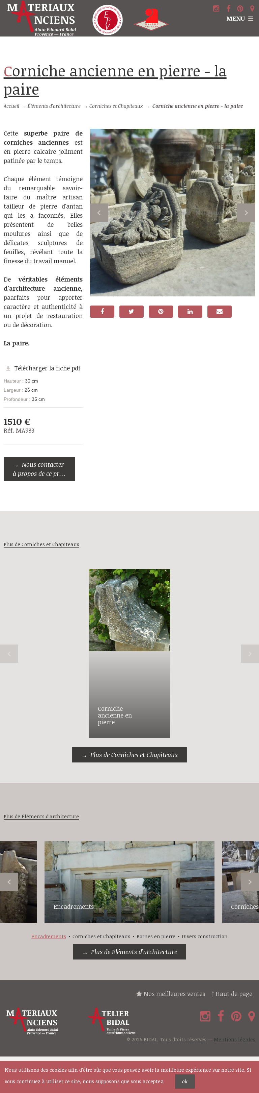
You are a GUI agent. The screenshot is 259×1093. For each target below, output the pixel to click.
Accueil (11, 106)
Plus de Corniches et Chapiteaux (134, 755)
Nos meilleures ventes (173, 994)
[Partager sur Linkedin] (190, 312)
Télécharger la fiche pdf (47, 368)
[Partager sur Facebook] (102, 312)
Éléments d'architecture (54, 106)
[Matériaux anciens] (43, 1021)
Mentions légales (234, 1039)
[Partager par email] (219, 312)
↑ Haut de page (232, 994)
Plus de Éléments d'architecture (134, 952)
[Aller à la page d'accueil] (43, 18)
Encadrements (74, 906)
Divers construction (205, 936)
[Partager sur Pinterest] (161, 312)
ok (185, 1081)
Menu (235, 18)
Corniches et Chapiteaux (116, 106)
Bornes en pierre (156, 936)
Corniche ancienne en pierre (115, 715)
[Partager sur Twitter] (131, 312)
